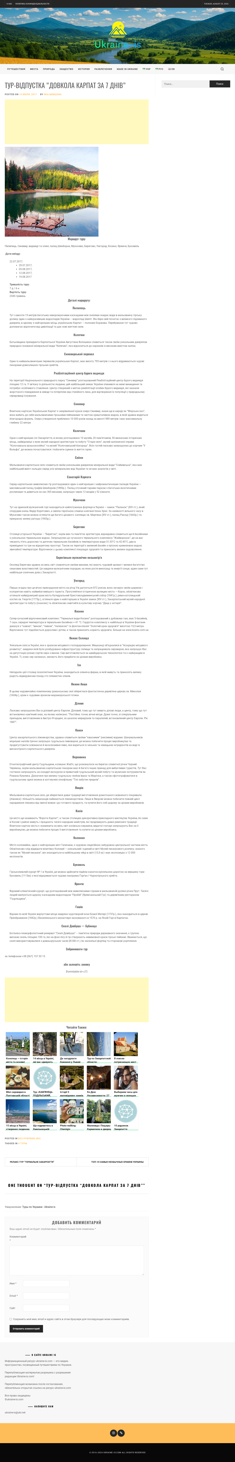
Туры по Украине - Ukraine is (38, 1206)
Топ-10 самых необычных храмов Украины (117, 1162)
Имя (13, 1283)
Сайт (12, 1308)
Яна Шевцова (53, 94)
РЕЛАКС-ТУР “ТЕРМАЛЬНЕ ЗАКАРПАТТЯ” (32, 1162)
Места (34, 69)
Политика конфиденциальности (32, 4)
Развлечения (103, 69)
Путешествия (16, 69)
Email (14, 1295)
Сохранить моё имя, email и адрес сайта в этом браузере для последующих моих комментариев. (71, 1319)
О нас (9, 4)
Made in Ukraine (127, 69)
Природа (49, 69)
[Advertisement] (77, 121)
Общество (66, 69)
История (84, 69)
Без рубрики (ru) (29, 1138)
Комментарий (16, 1238)
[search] (222, 69)
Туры (23, 1143)
